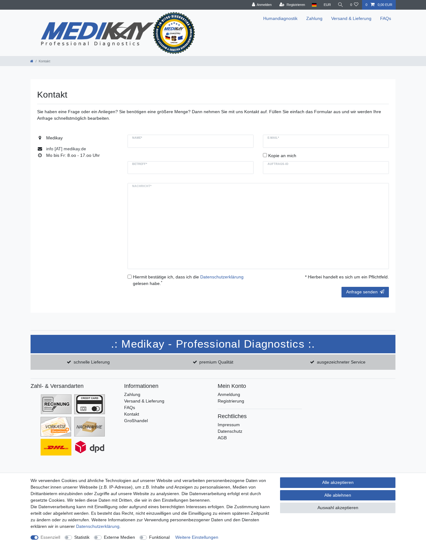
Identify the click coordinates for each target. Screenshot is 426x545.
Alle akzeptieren (338, 482)
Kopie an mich (282, 155)
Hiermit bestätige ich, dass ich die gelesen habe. (188, 280)
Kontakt (131, 414)
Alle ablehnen (337, 495)
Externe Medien (119, 537)
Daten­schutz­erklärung (97, 526)
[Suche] (340, 5)
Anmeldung (229, 394)
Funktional (159, 537)
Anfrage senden (362, 291)
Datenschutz (230, 431)
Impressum (229, 424)
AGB (222, 437)
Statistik (82, 537)
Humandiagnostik (280, 18)
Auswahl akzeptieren (337, 507)
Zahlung (314, 18)
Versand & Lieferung (351, 18)
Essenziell (50, 537)
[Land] (314, 5)
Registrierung (231, 400)
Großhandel (136, 420)
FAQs (385, 18)
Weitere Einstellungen (196, 537)
